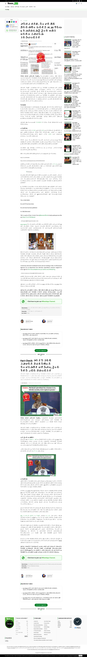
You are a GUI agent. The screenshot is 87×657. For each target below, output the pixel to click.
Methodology (46, 627)
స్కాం (34, 7)
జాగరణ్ (47, 516)
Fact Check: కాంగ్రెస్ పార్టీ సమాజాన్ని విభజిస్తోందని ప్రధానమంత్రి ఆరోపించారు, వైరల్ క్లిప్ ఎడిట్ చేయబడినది (41, 334)
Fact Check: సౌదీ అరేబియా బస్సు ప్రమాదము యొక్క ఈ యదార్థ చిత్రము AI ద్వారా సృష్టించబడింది (76, 161)
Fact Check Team (47, 621)
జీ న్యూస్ (37, 516)
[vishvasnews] (13, 4)
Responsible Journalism (38, 629)
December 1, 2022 (35, 221)
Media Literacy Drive (37, 634)
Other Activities (47, 630)
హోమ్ (21, 20)
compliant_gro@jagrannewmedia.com (73, 646)
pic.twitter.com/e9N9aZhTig (48, 269)
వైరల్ (22, 621)
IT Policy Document (37, 630)
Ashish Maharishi (24, 383)
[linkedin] (14, 22)
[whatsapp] (12, 22)
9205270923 (48, 646)
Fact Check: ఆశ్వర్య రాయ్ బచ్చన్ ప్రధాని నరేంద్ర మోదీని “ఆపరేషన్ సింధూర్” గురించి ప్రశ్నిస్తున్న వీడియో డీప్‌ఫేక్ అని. (72, 127)
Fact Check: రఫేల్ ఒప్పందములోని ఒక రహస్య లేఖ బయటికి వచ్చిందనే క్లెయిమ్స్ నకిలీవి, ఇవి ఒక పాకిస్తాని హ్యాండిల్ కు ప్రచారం (72, 115)
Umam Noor (49, 321)
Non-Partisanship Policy (38, 625)
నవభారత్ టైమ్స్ (28, 516)
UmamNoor (50, 322)
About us (46, 634)
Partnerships (36, 632)
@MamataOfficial (43, 215)
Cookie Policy (36, 623)
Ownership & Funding (38, 636)
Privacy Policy (46, 623)
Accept (80, 655)
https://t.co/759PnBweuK (29, 217)
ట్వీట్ (34, 131)
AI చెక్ (26, 7)
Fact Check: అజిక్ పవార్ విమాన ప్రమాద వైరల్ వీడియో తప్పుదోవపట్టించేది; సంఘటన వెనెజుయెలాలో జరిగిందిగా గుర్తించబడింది (40, 339)
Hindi (65, 621)
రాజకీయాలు (7, 7)
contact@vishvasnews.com (22, 646)
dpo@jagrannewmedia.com (54, 649)
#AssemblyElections (36, 269)
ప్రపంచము (22, 7)
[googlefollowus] (76, 3)
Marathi (65, 625)
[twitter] (9, 22)
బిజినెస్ (31, 7)
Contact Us (36, 621)
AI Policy (45, 625)
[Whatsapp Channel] (41, 301)
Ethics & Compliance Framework (40, 638)
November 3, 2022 (41, 273)
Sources (45, 629)
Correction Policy (37, 627)
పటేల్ (50, 134)
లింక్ (43, 131)
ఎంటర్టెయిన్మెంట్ (22, 632)
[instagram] (16, 22)
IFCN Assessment (47, 632)
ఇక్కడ (55, 164)
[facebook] (7, 22)
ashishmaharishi (29, 577)
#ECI (29, 269)
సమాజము (12, 7)
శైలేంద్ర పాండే (33, 440)
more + (26, 636)
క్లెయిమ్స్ (39, 123)
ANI (21, 516)
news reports (23, 224)
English (65, 622)
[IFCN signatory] (9, 623)
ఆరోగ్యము (17, 7)
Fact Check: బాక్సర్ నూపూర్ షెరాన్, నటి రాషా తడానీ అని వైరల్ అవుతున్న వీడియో (76, 137)
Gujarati (65, 624)
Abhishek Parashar (25, 41)
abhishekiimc (29, 322)
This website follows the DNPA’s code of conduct (43, 640)
